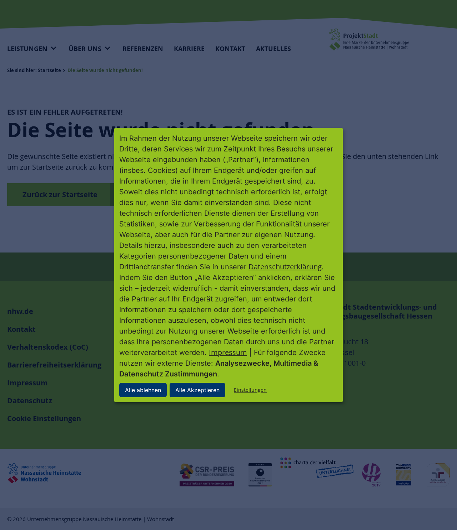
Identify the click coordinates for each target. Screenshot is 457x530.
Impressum (228, 352)
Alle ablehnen (143, 390)
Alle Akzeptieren (197, 390)
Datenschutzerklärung (285, 266)
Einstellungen (250, 389)
